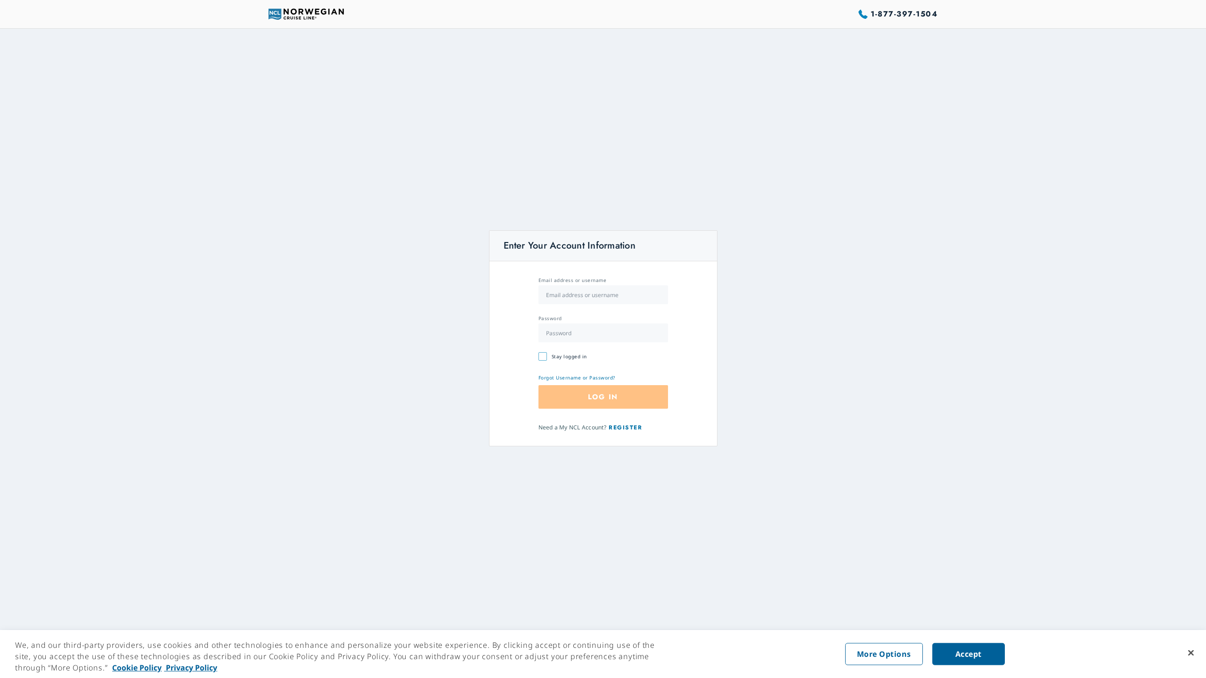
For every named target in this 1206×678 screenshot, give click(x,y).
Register (625, 427)
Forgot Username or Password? (576, 377)
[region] (603, 654)
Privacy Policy (190, 667)
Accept (968, 654)
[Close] (1191, 653)
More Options (884, 654)
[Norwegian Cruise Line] (306, 14)
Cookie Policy (137, 667)
